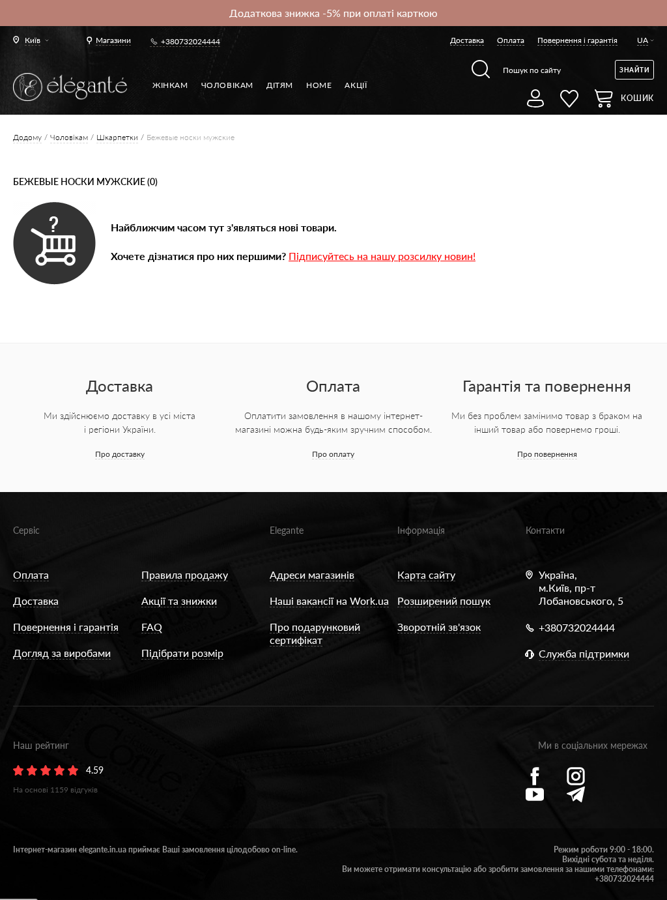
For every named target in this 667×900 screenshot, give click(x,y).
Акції (356, 85)
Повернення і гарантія (577, 40)
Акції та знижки (179, 600)
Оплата (510, 40)
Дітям (279, 85)
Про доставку (120, 454)
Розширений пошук (443, 600)
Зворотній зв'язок (439, 626)
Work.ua (369, 600)
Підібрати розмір (182, 652)
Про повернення (547, 454)
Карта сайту (426, 574)
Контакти (545, 530)
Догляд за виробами (62, 652)
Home (319, 85)
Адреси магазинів (312, 574)
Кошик (637, 98)
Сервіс (26, 530)
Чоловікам (227, 85)
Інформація (421, 530)
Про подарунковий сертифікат (315, 633)
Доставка (467, 40)
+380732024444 (190, 41)
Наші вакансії (302, 600)
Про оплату (333, 454)
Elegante (287, 530)
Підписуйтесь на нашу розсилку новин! (382, 256)
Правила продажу (184, 574)
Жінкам (170, 85)
